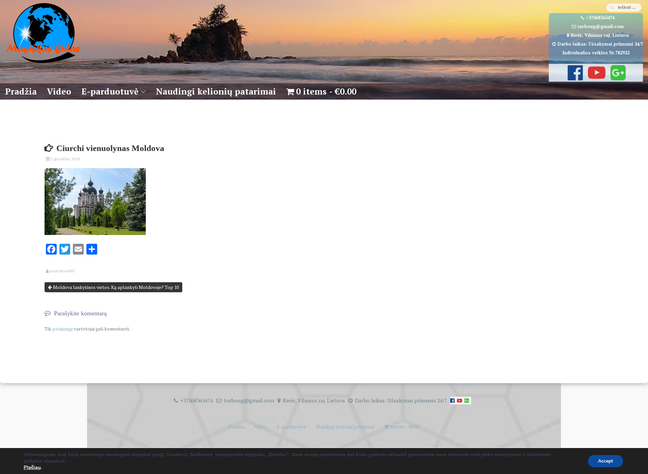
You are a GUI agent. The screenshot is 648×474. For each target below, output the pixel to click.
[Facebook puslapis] (574, 77)
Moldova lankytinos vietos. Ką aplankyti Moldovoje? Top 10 (115, 287)
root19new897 (62, 271)
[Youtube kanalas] (596, 77)
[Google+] (617, 77)
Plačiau (32, 467)
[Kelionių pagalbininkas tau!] (43, 63)
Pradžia (21, 91)
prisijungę (62, 328)
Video (59, 91)
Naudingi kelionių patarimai (216, 91)
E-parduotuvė (109, 91)
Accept (605, 461)
